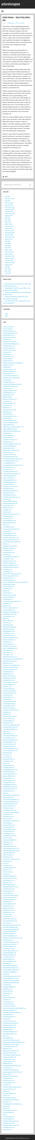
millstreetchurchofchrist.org (11, 1070)
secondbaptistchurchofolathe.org (12, 1104)
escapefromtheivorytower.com (11, 473)
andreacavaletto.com (9, 610)
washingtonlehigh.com (9, 987)
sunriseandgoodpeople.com (11, 799)
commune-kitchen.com (9, 693)
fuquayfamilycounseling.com (11, 1100)
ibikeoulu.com (7, 731)
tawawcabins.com (8, 505)
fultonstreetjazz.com (9, 435)
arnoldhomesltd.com (9, 484)
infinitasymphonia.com (9, 701)
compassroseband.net (9, 867)
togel (6, 316)
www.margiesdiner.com (9, 961)
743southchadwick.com (9, 476)
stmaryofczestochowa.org (10, 735)
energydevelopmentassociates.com (13, 465)
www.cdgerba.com (8, 1038)
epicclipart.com (7, 401)
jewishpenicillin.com (9, 578)
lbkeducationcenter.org (9, 595)
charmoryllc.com (7, 652)
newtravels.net (7, 367)
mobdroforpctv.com (8, 633)
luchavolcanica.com (8, 816)
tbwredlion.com (7, 1048)
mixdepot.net (7, 999)
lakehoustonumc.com (9, 910)
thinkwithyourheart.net (9, 495)
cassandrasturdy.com (9, 635)
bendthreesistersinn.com (10, 804)
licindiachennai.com (9, 335)
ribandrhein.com (7, 588)
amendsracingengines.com (11, 942)
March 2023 (8, 249)
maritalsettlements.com (10, 784)
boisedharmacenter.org (9, 614)
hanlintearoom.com (8, 1080)
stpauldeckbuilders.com (9, 953)
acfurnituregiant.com (9, 348)
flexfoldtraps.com (8, 940)
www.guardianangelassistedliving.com (14, 1042)
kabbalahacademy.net (9, 548)
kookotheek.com (7, 418)
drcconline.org (7, 838)
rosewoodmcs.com (8, 1002)
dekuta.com (6, 995)
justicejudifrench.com (9, 737)
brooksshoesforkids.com (10, 876)
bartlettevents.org (8, 437)
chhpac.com (6, 1108)
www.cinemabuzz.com (9, 997)
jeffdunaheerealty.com (9, 933)
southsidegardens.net (9, 1016)
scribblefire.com (7, 603)
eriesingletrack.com (8, 527)
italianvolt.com (7, 512)
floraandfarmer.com (9, 467)
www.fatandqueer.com (9, 946)
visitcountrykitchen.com (10, 774)
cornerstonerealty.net (9, 1006)
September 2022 (10, 262)
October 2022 (9, 260)
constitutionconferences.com (11, 859)
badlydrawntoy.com (8, 908)
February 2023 (9, 252)
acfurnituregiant (10, 4)
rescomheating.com (8, 1117)
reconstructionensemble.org (11, 812)
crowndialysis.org (8, 571)
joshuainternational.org (9, 919)
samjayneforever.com (9, 1059)
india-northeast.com (9, 478)
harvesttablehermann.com (10, 461)
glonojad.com (7, 714)
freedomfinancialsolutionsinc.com (13, 938)
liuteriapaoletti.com (8, 797)
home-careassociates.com (10, 608)
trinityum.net (6, 1019)
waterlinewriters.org (8, 889)
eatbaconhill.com (8, 361)
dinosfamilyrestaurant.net (10, 456)
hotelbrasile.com (7, 433)
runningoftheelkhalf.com (10, 931)
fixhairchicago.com (8, 855)
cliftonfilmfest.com (8, 488)
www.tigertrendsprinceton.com (12, 925)
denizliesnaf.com (8, 857)
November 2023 (9, 232)
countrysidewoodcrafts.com (11, 375)
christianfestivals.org (9, 772)
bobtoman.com (7, 407)
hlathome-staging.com (9, 563)
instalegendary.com (8, 382)
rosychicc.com (7, 623)
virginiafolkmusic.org (9, 584)
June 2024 (8, 220)
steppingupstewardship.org (11, 982)
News (6, 176)
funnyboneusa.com (8, 808)
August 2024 (8, 215)
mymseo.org (6, 1106)
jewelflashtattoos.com (9, 393)
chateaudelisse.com (8, 424)
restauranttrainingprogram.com (12, 574)
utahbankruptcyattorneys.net (11, 497)
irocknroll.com (7, 499)
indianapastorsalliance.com (11, 848)
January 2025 (9, 205)
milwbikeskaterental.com (10, 786)
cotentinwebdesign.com (10, 446)
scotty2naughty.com (9, 720)
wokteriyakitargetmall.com (10, 565)
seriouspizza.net (7, 865)
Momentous (25, 1138)
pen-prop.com (7, 923)
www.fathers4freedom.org (10, 927)
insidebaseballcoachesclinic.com (12, 1065)
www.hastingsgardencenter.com (12, 1012)
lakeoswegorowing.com (9, 1097)
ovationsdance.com (8, 586)
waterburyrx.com (7, 842)
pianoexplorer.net (8, 1014)
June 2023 (8, 243)
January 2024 (9, 228)
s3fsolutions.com (8, 469)
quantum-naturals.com (9, 1053)
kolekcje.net (6, 591)
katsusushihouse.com (9, 706)
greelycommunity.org (9, 708)
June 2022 (8, 269)
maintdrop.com (7, 405)
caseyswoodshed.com (9, 852)
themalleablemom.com (9, 742)
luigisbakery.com (7, 989)
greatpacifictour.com (9, 825)
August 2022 (8, 264)
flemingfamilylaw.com (9, 1093)
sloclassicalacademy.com (10, 669)
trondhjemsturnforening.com (11, 1044)
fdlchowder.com (7, 963)
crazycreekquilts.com (9, 684)
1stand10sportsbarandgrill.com (11, 542)
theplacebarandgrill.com (10, 840)
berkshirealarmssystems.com (11, 514)
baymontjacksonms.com (10, 789)
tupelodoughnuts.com (9, 533)
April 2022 (8, 273)
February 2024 (9, 226)
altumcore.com (7, 870)
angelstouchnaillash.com (10, 546)
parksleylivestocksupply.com (11, 612)
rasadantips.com (7, 354)
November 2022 (9, 258)
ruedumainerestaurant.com (11, 710)
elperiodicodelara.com (9, 331)
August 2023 (8, 239)
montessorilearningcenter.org (11, 1055)
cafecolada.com (7, 642)
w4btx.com (6, 544)
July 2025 (7, 201)
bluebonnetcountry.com (10, 399)
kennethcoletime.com (9, 744)
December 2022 (9, 256)
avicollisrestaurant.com (9, 835)
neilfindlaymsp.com (8, 833)
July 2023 (7, 241)
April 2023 (8, 247)
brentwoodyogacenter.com (10, 978)
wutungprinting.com (9, 782)
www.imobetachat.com (9, 904)
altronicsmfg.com (8, 358)
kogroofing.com (7, 412)
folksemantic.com (8, 508)
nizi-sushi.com (7, 755)
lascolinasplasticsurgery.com (11, 970)
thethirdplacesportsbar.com (11, 1023)
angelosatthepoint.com (9, 846)
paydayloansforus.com (9, 369)
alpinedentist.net (8, 414)
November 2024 (9, 209)
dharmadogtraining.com (10, 1110)
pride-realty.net (7, 1074)
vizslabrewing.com (8, 516)
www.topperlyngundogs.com (11, 929)
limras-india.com (8, 329)
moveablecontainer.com (10, 439)
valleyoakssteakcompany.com (11, 850)
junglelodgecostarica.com (10, 769)
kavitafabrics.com (8, 814)
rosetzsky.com (7, 712)
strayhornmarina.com (9, 676)
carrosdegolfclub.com (9, 463)
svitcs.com (6, 863)
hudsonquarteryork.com (10, 1034)
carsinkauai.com (7, 1068)
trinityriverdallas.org (8, 597)
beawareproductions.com (10, 727)
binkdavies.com (7, 686)
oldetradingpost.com (9, 448)
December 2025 (9, 198)
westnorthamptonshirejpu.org (11, 431)
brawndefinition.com (9, 680)
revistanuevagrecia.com (10, 716)
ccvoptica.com (7, 985)
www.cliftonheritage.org (10, 972)
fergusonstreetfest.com (9, 1057)
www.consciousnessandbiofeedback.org (14, 1008)
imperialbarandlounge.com (11, 490)
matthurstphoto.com (9, 1061)
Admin (22, 23)
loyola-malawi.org (8, 620)
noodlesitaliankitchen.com (10, 386)
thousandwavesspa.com (10, 829)
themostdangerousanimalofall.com (13, 659)
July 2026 (7, 196)
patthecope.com (7, 861)
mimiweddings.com (8, 1119)
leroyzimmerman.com (9, 1089)
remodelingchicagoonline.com (11, 976)
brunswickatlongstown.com (10, 748)
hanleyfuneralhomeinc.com (11, 537)
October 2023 (9, 235)
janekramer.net (7, 752)
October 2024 (9, 211)
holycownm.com (7, 818)
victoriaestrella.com (8, 827)
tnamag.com (6, 874)
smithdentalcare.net (9, 1123)
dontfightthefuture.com (9, 482)
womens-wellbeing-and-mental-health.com (15, 582)
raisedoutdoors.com (8, 493)
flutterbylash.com (8, 1078)
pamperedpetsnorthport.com (11, 529)
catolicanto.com (7, 593)
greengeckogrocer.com (9, 561)
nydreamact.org (7, 388)
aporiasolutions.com (9, 880)
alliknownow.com (8, 663)
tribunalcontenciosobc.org (10, 667)
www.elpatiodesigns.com (10, 1031)
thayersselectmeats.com (10, 878)
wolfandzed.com (7, 993)
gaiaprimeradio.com (9, 759)
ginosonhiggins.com (9, 780)
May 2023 (8, 245)
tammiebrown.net (8, 761)
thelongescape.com (8, 765)
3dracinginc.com (8, 654)
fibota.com (6, 1036)
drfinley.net (6, 1091)
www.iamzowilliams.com (10, 1010)
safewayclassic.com (8, 373)
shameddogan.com (8, 891)
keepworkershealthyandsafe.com (12, 384)
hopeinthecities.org (8, 629)
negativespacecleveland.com (11, 795)
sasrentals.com (7, 554)
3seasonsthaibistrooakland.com (12, 601)
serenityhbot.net (7, 916)
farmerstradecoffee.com (10, 897)
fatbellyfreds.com (8, 1029)
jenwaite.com (7, 1085)
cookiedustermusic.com (9, 810)
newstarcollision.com (9, 552)
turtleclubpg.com (8, 823)
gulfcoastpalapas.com (9, 884)
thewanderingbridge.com (10, 740)
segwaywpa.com (7, 882)
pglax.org (5, 793)
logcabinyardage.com (9, 899)
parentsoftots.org (8, 893)
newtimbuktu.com (8, 356)
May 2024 (8, 222)
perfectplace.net (7, 599)
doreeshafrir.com (8, 723)
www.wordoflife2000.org (10, 501)
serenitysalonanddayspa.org (11, 344)
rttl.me (5, 1114)
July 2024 (7, 218)
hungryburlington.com (9, 746)
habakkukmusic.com (9, 912)
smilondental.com (8, 550)
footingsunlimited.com (9, 955)
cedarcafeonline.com (9, 346)
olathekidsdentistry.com (10, 535)
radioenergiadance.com (10, 416)
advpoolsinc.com (8, 844)
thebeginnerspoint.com (10, 646)
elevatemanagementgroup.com (12, 1087)
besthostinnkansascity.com (10, 1121)
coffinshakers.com (8, 733)
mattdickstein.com (8, 906)
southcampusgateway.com (10, 422)
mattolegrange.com (8, 767)
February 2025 (9, 203)
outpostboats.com (8, 625)
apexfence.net (7, 1129)
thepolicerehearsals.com (10, 661)
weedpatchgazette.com (9, 522)
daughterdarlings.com (9, 337)
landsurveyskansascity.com (10, 950)
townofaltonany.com (9, 791)
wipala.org (6, 618)
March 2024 (8, 224)
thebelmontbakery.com (9, 371)
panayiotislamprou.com (10, 420)
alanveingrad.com (8, 778)
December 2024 (9, 207)
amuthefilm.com (7, 695)
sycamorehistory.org (8, 1004)
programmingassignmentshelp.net (13, 363)
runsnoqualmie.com (8, 957)
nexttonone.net (7, 914)
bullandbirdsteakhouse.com (11, 967)
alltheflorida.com (8, 1063)
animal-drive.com (8, 872)
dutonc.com (6, 763)
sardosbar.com (7, 510)
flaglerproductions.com (9, 678)
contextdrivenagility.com (10, 729)
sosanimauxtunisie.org (9, 410)
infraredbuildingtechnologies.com (12, 459)
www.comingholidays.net (10, 648)
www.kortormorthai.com (10, 944)
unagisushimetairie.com (10, 390)
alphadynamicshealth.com (10, 1076)
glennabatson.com (8, 674)
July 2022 (7, 267)
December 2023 (9, 230)
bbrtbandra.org (7, 397)
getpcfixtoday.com (8, 395)
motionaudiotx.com (8, 1112)
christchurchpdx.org (8, 689)
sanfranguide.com (8, 650)
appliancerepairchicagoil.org (11, 378)
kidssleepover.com (8, 365)
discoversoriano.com (9, 644)
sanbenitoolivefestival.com (10, 637)
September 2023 (10, 237)
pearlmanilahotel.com (9, 403)
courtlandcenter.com (9, 831)
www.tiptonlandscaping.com (11, 980)
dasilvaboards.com (8, 671)
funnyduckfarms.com (9, 1082)
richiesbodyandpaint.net (10, 333)
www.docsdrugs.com (8, 959)
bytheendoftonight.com (10, 627)
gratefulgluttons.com (9, 631)
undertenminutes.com (9, 350)
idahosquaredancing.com (10, 503)
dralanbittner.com (8, 518)
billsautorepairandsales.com (11, 1051)
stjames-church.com (9, 718)
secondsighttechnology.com (11, 556)
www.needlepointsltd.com (10, 965)
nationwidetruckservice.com (11, 821)
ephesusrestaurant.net (9, 1025)
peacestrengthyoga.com (10, 936)
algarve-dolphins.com (9, 776)
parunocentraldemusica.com (11, 1040)
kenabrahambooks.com (9, 691)
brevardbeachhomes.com (10, 471)
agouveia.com (7, 1102)
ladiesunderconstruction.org (11, 450)
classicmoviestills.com (9, 640)
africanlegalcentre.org (9, 703)
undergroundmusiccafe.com (11, 1125)
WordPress (16, 1138)
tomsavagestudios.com (9, 580)
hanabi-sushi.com (8, 991)
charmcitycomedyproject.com (11, 725)
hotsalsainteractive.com (10, 341)
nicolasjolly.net (7, 699)
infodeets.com (7, 339)
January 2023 (9, 254)
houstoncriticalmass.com (10, 657)
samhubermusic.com (9, 1127)
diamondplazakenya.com (10, 1046)
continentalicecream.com (10, 682)
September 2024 (10, 213)
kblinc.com (6, 525)
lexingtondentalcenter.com (11, 567)
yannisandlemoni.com (9, 520)
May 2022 (8, 271)
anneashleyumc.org (8, 948)
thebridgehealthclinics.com (10, 887)
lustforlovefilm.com (8, 697)
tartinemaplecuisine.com (10, 750)
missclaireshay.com (8, 327)
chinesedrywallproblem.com (11, 801)
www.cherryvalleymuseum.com (11, 444)
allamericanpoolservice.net (10, 576)
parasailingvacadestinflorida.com (12, 1072)
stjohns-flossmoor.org (9, 806)
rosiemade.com (7, 531)
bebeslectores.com (8, 452)
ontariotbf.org (7, 380)
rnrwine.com (6, 1095)
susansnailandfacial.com (10, 921)
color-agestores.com (9, 616)
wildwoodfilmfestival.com (10, 429)
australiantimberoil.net (9, 454)
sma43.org (6, 974)
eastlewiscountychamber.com (11, 665)
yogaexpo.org (7, 605)
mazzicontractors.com (9, 1021)
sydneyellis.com (7, 569)
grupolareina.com (8, 441)
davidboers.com (7, 901)
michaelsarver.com (8, 559)
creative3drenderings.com (10, 895)
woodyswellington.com (9, 1027)
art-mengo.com (7, 757)
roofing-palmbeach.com (10, 480)
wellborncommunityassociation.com (13, 427)
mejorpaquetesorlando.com (11, 539)
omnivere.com (7, 352)
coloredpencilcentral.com (10, 486)
